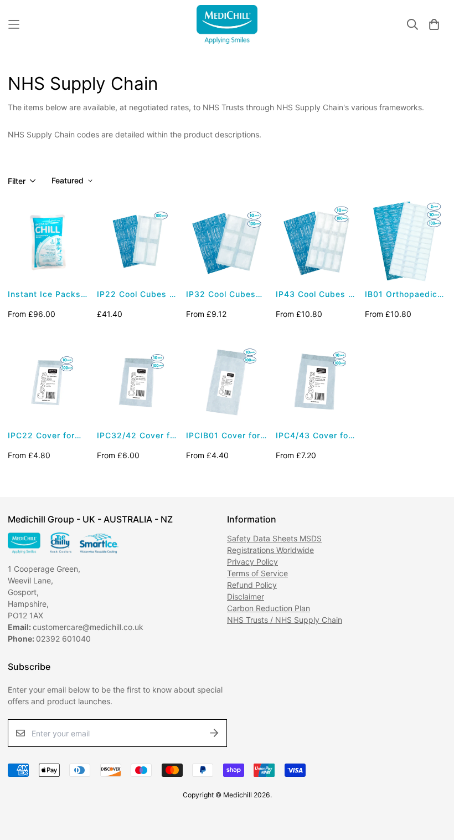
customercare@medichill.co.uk (89, 627)
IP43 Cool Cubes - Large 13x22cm (314, 294)
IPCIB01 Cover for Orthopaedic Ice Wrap (223, 436)
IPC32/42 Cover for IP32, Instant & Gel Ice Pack (137, 436)
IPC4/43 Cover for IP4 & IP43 (314, 436)
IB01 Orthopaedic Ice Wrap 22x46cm (405, 294)
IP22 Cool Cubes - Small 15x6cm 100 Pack (135, 294)
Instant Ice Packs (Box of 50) (44, 294)
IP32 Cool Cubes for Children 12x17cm (221, 294)
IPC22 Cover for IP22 (41, 436)
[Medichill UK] (227, 24)
